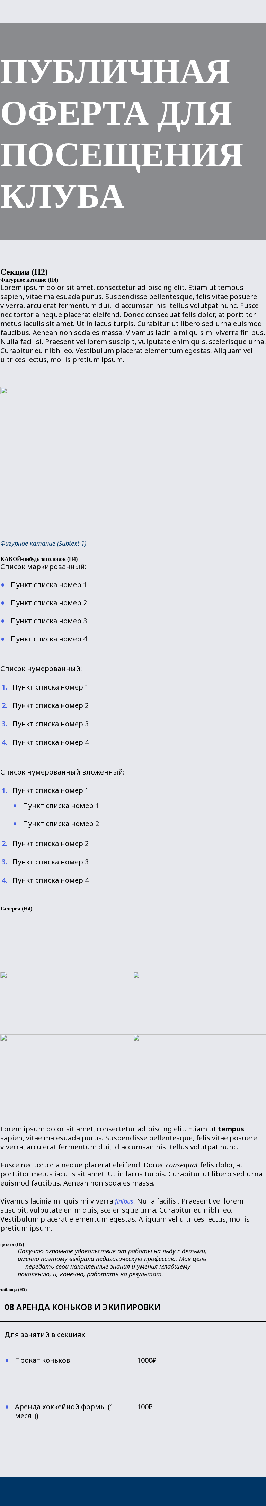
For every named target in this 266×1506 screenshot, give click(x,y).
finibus (124, 1201)
